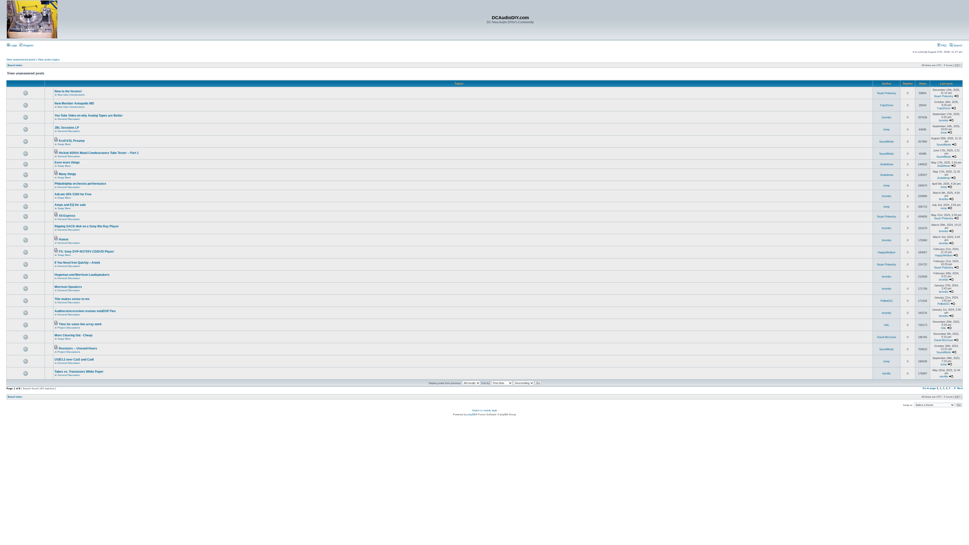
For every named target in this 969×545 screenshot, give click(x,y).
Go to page (929, 388)
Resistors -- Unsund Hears (78, 348)
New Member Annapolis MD (74, 103)
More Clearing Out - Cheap (73, 335)
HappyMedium (886, 252)
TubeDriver (887, 105)
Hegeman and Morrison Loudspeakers (82, 275)
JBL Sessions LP (67, 127)
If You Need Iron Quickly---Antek (77, 262)
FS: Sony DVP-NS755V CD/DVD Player (86, 251)
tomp (886, 129)
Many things (67, 174)
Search (957, 45)
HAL (886, 324)
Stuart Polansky (886, 93)
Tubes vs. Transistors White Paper (79, 371)
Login (13, 45)
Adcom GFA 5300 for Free (73, 194)
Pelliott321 (886, 300)
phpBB (472, 414)
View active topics (49, 59)
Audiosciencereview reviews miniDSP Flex (85, 311)
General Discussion (69, 119)
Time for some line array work (80, 324)
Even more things (67, 162)
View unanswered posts (21, 59)
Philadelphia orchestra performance (80, 183)
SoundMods (886, 141)
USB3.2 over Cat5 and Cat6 (74, 359)
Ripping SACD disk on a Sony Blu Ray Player (87, 226)
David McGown (886, 337)
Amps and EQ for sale (70, 205)
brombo (886, 117)
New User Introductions (71, 94)
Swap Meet (64, 144)
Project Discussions (69, 327)
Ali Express (67, 215)
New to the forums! (68, 91)
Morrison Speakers (68, 287)
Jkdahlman (886, 164)
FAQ (943, 45)
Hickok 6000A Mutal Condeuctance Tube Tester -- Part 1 (99, 153)
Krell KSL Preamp (72, 141)
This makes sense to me (72, 299)
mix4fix (886, 373)
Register (28, 45)
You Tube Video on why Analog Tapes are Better (89, 115)
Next (960, 388)
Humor (64, 239)
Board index (15, 65)
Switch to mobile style (484, 410)
